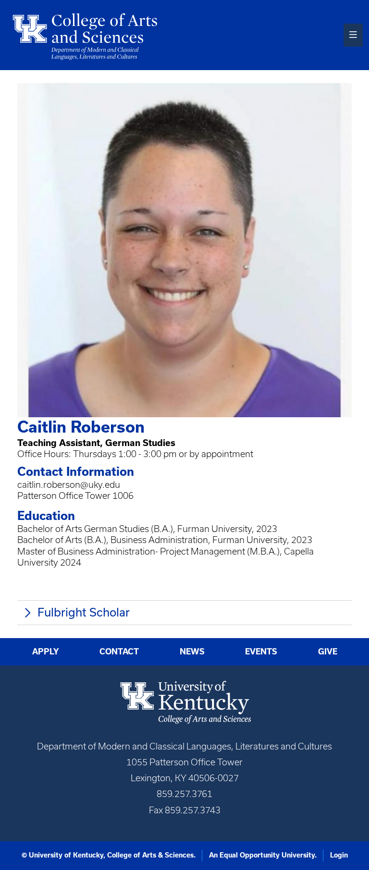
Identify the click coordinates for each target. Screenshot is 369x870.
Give (327, 651)
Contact (119, 651)
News (192, 651)
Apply (45, 651)
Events (261, 651)
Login (339, 855)
